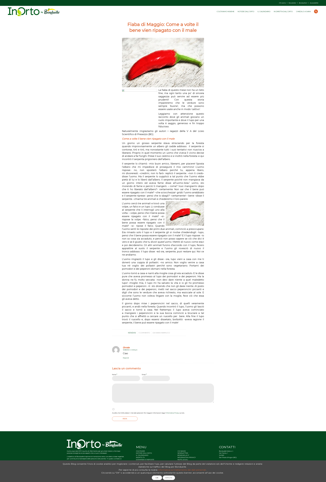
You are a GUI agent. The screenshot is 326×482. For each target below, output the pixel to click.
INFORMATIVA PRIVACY (187, 457)
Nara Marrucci (163, 333)
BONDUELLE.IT (183, 455)
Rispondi (126, 358)
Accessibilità (314, 3)
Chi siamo (282, 3)
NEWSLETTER (183, 453)
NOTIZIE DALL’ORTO (144, 453)
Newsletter (292, 3)
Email (144, 374)
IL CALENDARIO (142, 455)
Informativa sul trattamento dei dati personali (182, 470)
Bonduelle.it (303, 3)
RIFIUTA (168, 478)
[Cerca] (316, 11)
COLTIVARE (140, 451)
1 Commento (144, 333)
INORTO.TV (140, 457)
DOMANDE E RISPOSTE (145, 460)
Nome (114, 374)
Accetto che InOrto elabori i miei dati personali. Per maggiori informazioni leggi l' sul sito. (148, 413)
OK (156, 478)
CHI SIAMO (182, 451)
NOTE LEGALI (183, 460)
